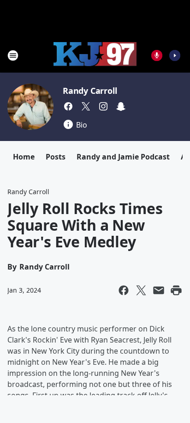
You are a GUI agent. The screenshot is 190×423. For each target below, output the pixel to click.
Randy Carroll (90, 90)
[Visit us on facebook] (68, 106)
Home (24, 157)
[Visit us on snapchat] (120, 106)
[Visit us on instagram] (103, 106)
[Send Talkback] (156, 55)
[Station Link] (95, 55)
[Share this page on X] (141, 290)
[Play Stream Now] (174, 55)
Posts (55, 157)
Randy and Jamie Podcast (123, 157)
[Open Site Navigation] (12, 55)
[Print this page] (176, 290)
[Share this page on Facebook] (123, 290)
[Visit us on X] (85, 106)
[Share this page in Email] (158, 290)
